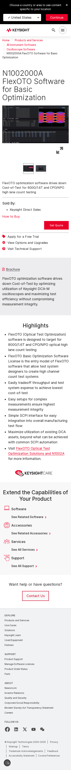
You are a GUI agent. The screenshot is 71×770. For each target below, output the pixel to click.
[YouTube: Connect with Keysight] (33, 729)
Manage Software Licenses (19, 664)
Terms (25, 746)
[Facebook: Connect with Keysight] (7, 729)
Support (10, 654)
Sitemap (13, 746)
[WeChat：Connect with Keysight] (42, 729)
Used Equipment (14, 640)
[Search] (53, 30)
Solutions (10, 630)
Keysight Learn (13, 635)
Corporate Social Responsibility (22, 702)
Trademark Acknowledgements (26, 751)
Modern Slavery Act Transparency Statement (29, 707)
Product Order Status (16, 669)
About (9, 683)
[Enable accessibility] (7, 762)
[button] (35, 123)
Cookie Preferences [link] (49, 755)
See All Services (23, 549)
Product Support (14, 659)
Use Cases (10, 625)
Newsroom (11, 688)
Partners (9, 645)
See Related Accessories (29, 533)
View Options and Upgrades (28, 243)
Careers (9, 712)
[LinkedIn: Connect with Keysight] (16, 729)
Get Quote (56, 225)
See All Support (23, 566)
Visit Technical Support (25, 249)
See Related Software (27, 517)
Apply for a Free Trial (23, 236)
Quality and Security (16, 697)
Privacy (54, 742)
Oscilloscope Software (21, 49)
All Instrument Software (21, 44)
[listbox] (35, 168)
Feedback (52, 751)
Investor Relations (14, 693)
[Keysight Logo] (19, 30)
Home (5, 40)
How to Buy (11, 216)
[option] (28, 168)
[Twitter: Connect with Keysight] (25, 729)
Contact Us (36, 596)
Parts (7, 674)
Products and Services (29, 40)
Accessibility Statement (21, 755)
